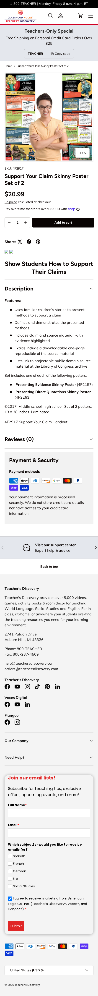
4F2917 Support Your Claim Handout (36, 422)
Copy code (62, 54)
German (19, 871)
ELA (15, 878)
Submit (16, 926)
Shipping (11, 202)
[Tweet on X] (19, 241)
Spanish (19, 856)
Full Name (17, 805)
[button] (81, 16)
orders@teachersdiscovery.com (68, 4)
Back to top (49, 567)
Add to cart (63, 222)
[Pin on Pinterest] (38, 241)
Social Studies (24, 886)
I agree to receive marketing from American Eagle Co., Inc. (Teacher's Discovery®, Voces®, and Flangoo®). (47, 903)
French (18, 863)
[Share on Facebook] (29, 241)
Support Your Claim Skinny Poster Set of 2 (43, 66)
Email (13, 825)
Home (8, 66)
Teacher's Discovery (27, 984)
